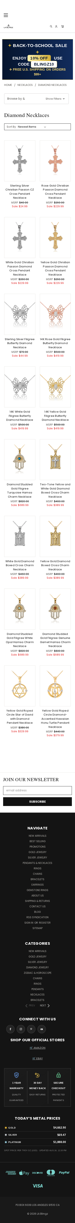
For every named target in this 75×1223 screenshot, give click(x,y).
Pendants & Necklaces (37, 863)
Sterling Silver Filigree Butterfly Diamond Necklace (20, 343)
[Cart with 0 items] (62, 26)
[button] (36, 98)
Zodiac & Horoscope (37, 973)
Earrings (37, 884)
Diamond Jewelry (37, 967)
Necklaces (37, 994)
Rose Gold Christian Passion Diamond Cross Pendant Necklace (55, 192)
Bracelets (37, 879)
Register (45, 922)
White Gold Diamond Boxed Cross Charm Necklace (19, 565)
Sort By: (11, 127)
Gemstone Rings (37, 890)
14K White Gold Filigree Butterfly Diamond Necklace (19, 416)
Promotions (38, 846)
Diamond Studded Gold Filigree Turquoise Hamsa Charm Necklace (19, 490)
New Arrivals (37, 836)
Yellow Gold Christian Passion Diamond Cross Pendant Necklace (55, 268)
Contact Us (37, 906)
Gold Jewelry (37, 852)
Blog (37, 912)
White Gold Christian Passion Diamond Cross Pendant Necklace (20, 268)
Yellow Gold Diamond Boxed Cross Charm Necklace (55, 565)
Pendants (37, 989)
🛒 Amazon (37, 1048)
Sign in (29, 922)
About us (37, 895)
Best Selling (38, 841)
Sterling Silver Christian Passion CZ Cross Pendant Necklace (19, 192)
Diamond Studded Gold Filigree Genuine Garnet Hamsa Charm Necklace (55, 640)
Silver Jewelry (37, 857)
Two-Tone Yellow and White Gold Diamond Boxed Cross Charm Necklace (55, 490)
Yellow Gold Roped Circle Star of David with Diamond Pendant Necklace (19, 717)
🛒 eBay (37, 1058)
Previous (6, 1219)
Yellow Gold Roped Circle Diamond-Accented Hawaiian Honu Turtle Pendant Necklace (55, 719)
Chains (37, 874)
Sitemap (37, 928)
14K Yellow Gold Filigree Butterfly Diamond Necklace (55, 416)
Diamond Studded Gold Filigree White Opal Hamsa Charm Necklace (20, 640)
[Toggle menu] (5, 14)
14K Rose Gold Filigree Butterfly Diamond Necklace (55, 343)
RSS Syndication (37, 917)
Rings (37, 868)
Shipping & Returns (37, 901)
